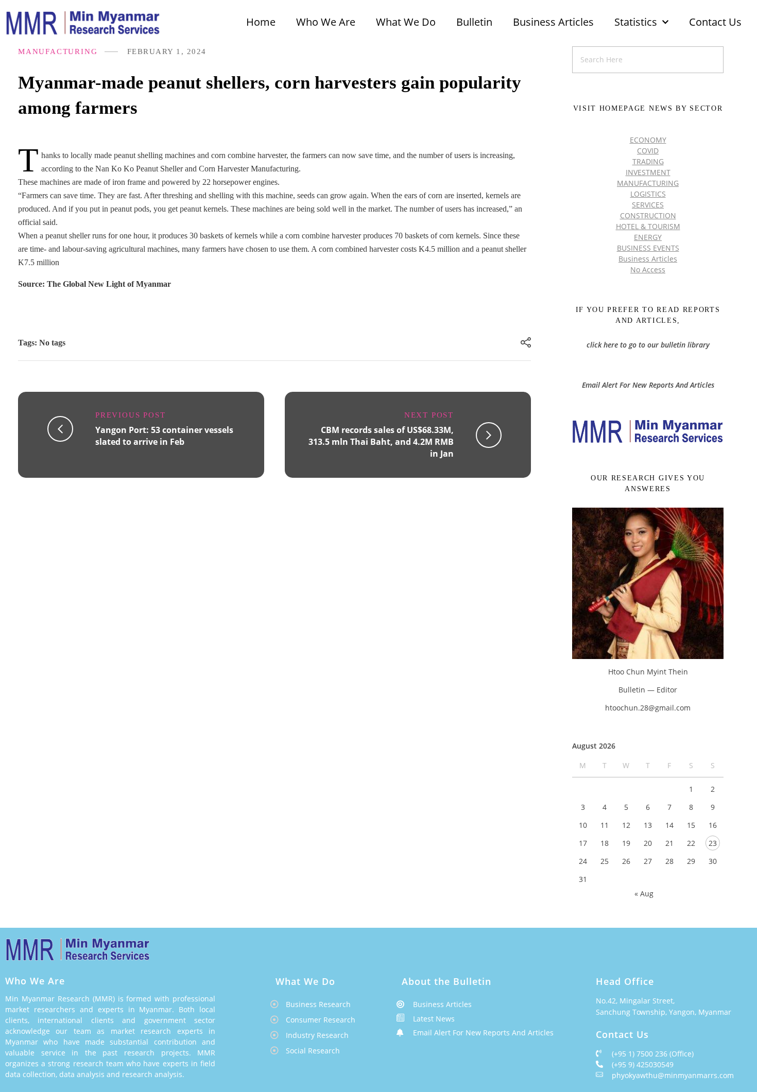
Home (261, 22)
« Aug (643, 893)
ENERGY (648, 237)
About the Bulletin (446, 981)
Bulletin (474, 22)
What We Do (406, 22)
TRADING (648, 161)
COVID (648, 150)
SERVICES (648, 205)
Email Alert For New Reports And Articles (648, 385)
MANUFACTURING (57, 51)
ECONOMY (648, 140)
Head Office (625, 981)
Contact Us (715, 22)
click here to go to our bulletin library (648, 345)
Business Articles (553, 22)
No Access (647, 269)
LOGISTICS (648, 194)
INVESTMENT (648, 172)
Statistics (635, 22)
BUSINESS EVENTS (648, 248)
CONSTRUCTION (648, 215)
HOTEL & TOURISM (648, 226)
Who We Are (325, 22)
